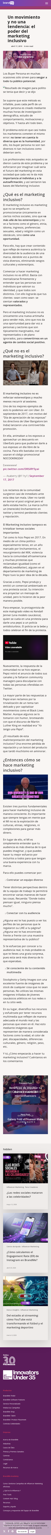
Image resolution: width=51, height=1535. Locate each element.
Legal (5, 1463)
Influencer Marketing (15, 1187)
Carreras (6, 1455)
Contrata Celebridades (11, 1424)
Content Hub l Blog (10, 1498)
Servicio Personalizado (11, 1404)
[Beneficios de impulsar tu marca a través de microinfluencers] (25, 1090)
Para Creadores (31, 1187)
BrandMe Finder (9, 1396)
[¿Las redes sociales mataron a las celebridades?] (25, 1181)
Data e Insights (13, 1310)
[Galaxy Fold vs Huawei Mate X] (25, 1119)
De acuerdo (22, 1531)
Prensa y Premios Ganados (13, 1451)
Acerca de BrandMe (10, 1440)
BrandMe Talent (9, 1416)
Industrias (7, 1443)
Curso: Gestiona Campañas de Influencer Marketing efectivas (23, 1485)
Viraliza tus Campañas (11, 1408)
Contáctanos (8, 1459)
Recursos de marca (10, 1467)
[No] (48, 1527)
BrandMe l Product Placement (14, 1420)
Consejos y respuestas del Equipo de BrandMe (21, 1510)
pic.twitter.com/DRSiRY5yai (21, 469)
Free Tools (7, 1494)
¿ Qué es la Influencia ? (12, 1490)
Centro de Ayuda (14, 1246)
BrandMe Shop (9, 1412)
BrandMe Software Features (14, 1400)
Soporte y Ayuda (9, 1506)
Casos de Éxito (8, 1447)
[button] (46, 3)
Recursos (6, 1502)
